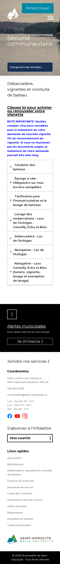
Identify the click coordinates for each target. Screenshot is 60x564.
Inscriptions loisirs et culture (25, 499)
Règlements (15, 512)
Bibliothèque (15, 464)
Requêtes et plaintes (20, 518)
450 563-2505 (15, 388)
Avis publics (14, 457)
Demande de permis (20, 487)
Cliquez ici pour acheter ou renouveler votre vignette (29, 111)
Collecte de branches (20, 480)
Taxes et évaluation (19, 525)
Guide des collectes (19, 493)
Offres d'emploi (17, 506)
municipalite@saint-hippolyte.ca (27, 394)
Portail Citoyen (38, 8)
